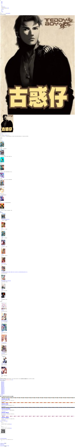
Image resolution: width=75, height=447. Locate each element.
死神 (1, 298)
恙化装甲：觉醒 (3, 245)
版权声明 (6, 438)
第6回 (2, 384)
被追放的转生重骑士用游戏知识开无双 (5, 219)
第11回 (3, 387)
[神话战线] (2, 177)
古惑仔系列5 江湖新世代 (5, 417)
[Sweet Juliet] (4, 309)
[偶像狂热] (4, 330)
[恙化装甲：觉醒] (3, 244)
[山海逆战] (2, 146)
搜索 (6, 13)
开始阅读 (2, 443)
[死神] (3, 297)
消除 (1, 374)
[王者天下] (3, 253)
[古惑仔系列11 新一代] (2, 208)
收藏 (0, 443)
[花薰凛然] (3, 288)
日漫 (1, 3)
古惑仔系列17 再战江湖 (5, 412)
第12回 (3, 388)
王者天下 (2, 254)
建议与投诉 (3, 438)
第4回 (2, 383)
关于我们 (1, 438)
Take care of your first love (3, 342)
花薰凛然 (2, 289)
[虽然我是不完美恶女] (3, 262)
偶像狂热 (2, 331)
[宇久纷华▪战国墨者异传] (2, 154)
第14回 (3, 389)
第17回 (3, 391)
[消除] (4, 373)
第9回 (2, 386)
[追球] (2, 200)
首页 (1, 1)
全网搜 (9, 13)
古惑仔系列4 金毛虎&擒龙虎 (5, 408)
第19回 (3, 392)
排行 (1, 2)
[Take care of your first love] (4, 341)
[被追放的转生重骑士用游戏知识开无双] (3, 218)
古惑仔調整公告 (4, 401)
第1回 (2, 381)
